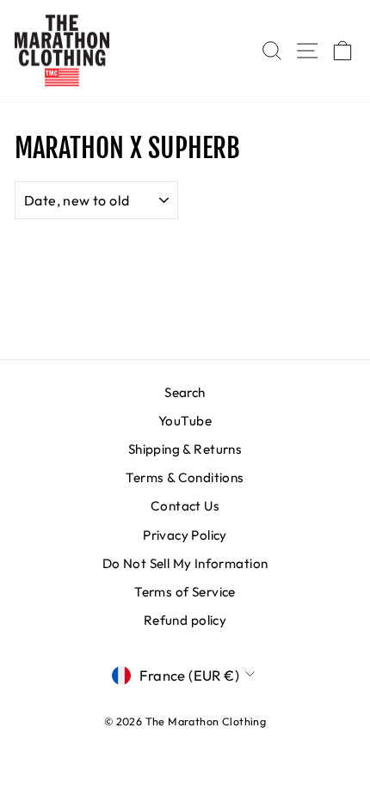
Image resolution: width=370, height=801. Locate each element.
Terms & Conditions (185, 477)
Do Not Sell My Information (185, 563)
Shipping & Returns (185, 449)
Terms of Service (185, 592)
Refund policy (185, 620)
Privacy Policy (185, 535)
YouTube (185, 421)
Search (184, 392)
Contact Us (185, 506)
